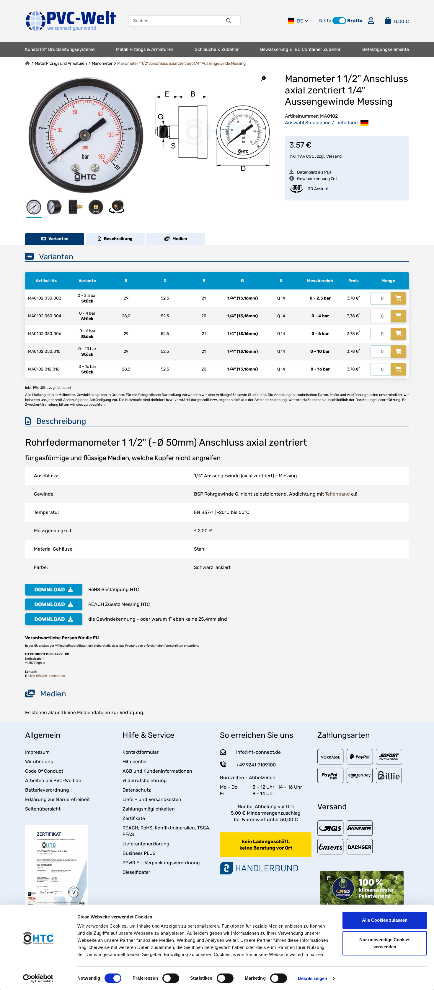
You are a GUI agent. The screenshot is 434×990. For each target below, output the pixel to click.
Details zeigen (312, 978)
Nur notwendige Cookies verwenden (384, 943)
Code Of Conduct (44, 771)
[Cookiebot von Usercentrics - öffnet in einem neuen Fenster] (38, 978)
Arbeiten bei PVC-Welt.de (53, 780)
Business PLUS (139, 853)
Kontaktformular (141, 752)
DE (300, 21)
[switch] (170, 978)
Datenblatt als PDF (314, 172)
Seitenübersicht (43, 809)
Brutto (355, 20)
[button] (339, 20)
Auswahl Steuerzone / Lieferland (322, 122)
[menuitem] (59, 49)
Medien (178, 238)
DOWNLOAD (49, 589)
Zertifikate (134, 818)
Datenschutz (137, 790)
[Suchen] (228, 21)
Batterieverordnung (47, 790)
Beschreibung (117, 238)
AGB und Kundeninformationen (157, 771)
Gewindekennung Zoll (317, 178)
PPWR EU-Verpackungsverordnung (161, 863)
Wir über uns (39, 761)
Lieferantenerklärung (146, 844)
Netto (325, 20)
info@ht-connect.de (50, 676)
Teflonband (337, 494)
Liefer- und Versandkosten (152, 799)
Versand (334, 156)
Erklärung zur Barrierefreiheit (57, 799)
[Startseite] (27, 63)
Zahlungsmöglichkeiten (149, 809)
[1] (398, 298)
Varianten (57, 238)
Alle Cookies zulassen (384, 920)
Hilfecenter (135, 761)
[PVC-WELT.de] (71, 20)
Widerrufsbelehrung (145, 780)
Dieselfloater (136, 872)
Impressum (37, 752)
